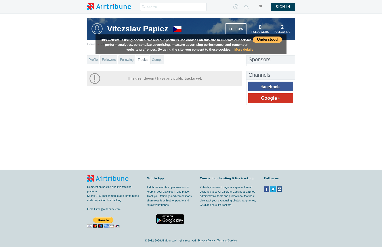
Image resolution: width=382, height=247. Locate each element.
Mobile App (155, 178)
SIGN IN (283, 7)
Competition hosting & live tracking (227, 178)
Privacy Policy (206, 240)
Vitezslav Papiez (137, 28)
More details (243, 49)
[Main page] (109, 6)
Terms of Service (227, 240)
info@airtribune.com (108, 209)
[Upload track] (246, 6)
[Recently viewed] (235, 6)
